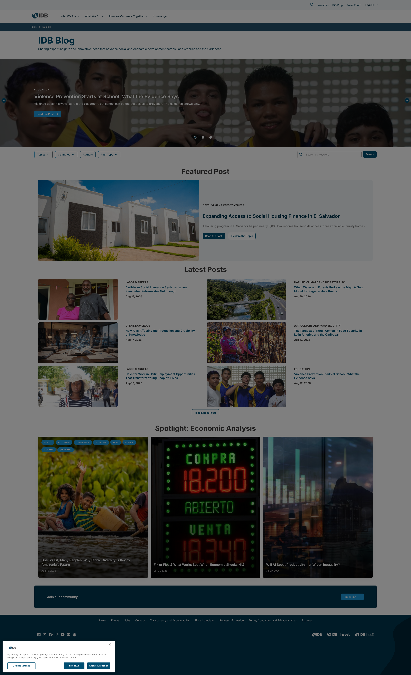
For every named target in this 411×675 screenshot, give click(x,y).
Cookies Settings (21, 665)
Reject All (74, 665)
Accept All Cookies (98, 665)
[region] (59, 656)
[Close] (109, 644)
